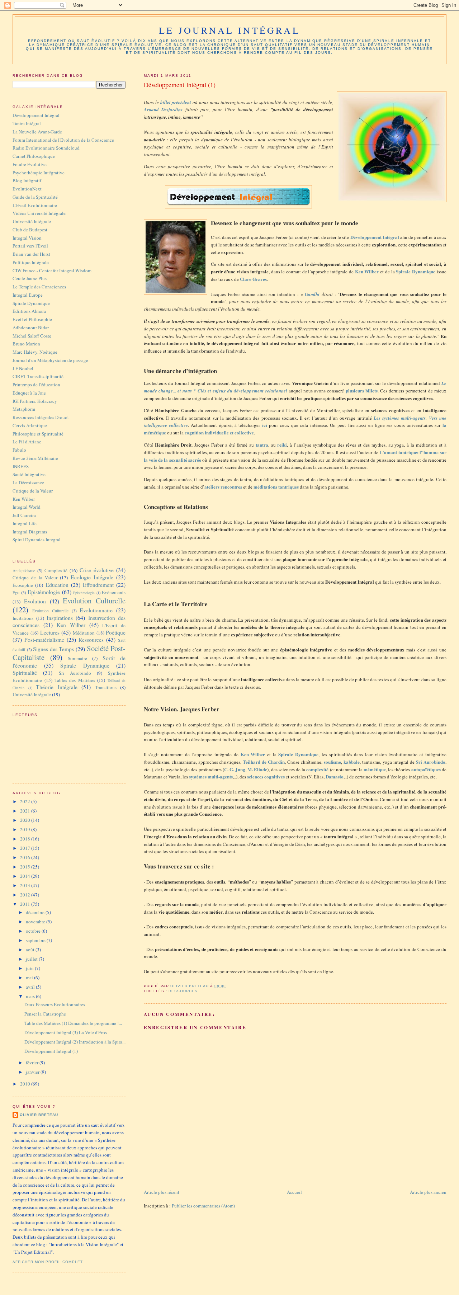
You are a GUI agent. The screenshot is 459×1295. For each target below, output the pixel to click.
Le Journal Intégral (229, 30)
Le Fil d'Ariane (27, 441)
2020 (25, 820)
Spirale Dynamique (298, 754)
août (31, 949)
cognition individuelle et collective (219, 432)
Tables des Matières (75, 680)
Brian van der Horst (31, 254)
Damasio (335, 776)
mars (31, 996)
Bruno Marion (26, 343)
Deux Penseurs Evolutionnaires (54, 1004)
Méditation (84, 633)
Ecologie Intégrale (92, 577)
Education (57, 584)
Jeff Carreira (24, 515)
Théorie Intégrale (56, 687)
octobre (34, 931)
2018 (25, 838)
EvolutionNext (27, 188)
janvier (33, 1072)
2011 (25, 904)
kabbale (352, 761)
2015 (25, 866)
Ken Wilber (24, 499)
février (32, 1062)
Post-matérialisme (44, 639)
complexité (317, 769)
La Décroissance (28, 482)
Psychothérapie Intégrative (39, 172)
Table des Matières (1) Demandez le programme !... (73, 1023)
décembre (36, 912)
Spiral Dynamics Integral (37, 539)
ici (264, 425)
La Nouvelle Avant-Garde (37, 131)
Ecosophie (23, 585)
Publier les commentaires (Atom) (203, 1205)
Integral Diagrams (30, 531)
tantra (262, 444)
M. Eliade (257, 769)
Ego (16, 592)
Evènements (114, 592)
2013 (25, 885)
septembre (36, 940)
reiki (282, 444)
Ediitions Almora (29, 311)
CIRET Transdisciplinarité (38, 376)
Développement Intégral (36, 115)
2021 (25, 810)
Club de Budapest (30, 229)
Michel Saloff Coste (32, 336)
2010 (25, 1083)
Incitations (23, 618)
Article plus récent (161, 1192)
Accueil (294, 1192)
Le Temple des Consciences (39, 286)
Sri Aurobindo (430, 761)
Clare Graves (253, 279)
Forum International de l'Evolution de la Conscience (63, 140)
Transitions (106, 687)
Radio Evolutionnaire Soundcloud (46, 148)
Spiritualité (25, 672)
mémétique (375, 769)
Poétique (116, 632)
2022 (25, 801)
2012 (25, 894)
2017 (25, 848)
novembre (36, 921)
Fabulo (19, 450)
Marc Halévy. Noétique (35, 352)
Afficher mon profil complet (47, 1262)
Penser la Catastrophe (45, 1014)
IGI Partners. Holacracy (35, 401)
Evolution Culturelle (94, 600)
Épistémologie (84, 592)
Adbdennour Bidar (31, 327)
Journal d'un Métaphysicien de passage (50, 360)
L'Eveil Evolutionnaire (35, 205)
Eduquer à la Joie (29, 393)
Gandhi (313, 294)
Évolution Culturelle (50, 610)
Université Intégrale (32, 221)
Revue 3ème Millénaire (35, 458)
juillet (32, 959)
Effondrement (98, 584)
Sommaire (77, 658)
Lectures (50, 632)
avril (31, 987)
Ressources (183, 991)
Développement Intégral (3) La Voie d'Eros (65, 1032)
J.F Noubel (23, 368)
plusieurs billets (362, 390)
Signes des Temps (53, 649)
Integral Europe (28, 295)
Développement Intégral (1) (51, 1051)
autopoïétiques (426, 769)
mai (30, 977)
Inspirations (60, 617)
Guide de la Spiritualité (35, 197)
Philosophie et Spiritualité (38, 433)
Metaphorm (24, 409)
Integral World (27, 507)
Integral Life (25, 523)
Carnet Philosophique (34, 156)
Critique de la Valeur (33, 491)
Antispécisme (24, 570)
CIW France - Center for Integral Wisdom (52, 270)
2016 (25, 857)
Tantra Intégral (27, 123)
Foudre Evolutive (30, 164)
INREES (21, 466)
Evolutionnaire (96, 610)
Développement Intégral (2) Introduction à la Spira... (75, 1042)
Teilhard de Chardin (264, 761)
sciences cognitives (266, 776)
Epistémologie (44, 591)
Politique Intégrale (31, 262)
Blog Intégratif (27, 180)
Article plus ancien (428, 1192)
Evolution (35, 601)
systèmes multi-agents (211, 776)
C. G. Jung (234, 769)
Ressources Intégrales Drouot (41, 417)
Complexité (55, 570)
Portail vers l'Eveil (30, 245)
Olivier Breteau (39, 1115)
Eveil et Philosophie (32, 319)
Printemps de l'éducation (36, 384)
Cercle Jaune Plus (30, 278)
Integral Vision (27, 238)
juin (30, 968)
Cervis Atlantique (30, 425)
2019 (25, 829)
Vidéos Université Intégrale (39, 213)
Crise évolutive (97, 570)
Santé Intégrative (29, 474)
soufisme (332, 761)
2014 (25, 876)
